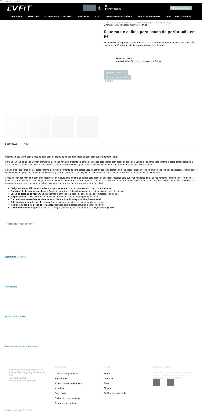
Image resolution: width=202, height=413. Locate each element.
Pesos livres (84, 17)
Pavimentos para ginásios (119, 17)
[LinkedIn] (123, 81)
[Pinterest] (119, 81)
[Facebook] (114, 81)
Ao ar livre (33, 17)
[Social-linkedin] (92, 8)
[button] (194, 8)
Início (106, 22)
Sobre (168, 17)
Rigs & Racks (17, 17)
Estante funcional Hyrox (15, 257)
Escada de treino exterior (15, 316)
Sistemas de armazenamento (58, 17)
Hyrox (98, 17)
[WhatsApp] (127, 81)
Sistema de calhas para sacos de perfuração (153, 22)
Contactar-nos (183, 17)
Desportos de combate (148, 17)
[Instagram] (99, 8)
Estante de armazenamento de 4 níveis (21, 346)
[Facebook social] (86, 8)
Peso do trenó (11, 287)
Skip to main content (10, 1)
